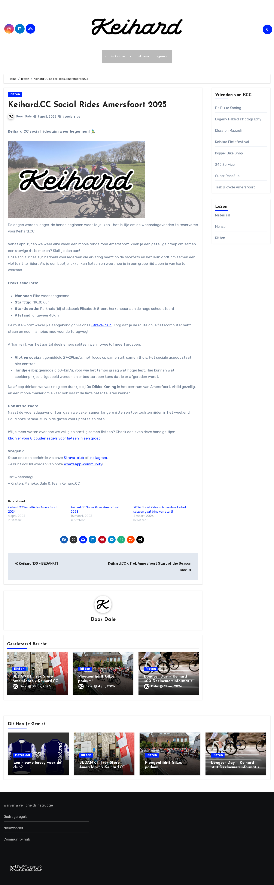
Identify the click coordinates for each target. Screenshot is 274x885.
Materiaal (222, 215)
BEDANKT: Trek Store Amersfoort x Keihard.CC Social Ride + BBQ (35, 681)
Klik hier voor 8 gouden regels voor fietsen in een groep (54, 438)
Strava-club (101, 325)
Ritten (15, 94)
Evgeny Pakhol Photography (238, 119)
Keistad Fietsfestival (232, 142)
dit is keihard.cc (118, 56)
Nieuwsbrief (14, 828)
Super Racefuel (228, 176)
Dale (28, 116)
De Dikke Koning (228, 108)
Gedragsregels (16, 817)
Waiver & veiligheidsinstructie (28, 805)
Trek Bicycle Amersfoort (235, 187)
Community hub (17, 839)
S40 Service (225, 165)
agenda (162, 56)
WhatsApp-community (83, 464)
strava (143, 56)
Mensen (221, 227)
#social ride (71, 116)
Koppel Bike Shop (229, 153)
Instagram (98, 458)
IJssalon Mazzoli (228, 131)
